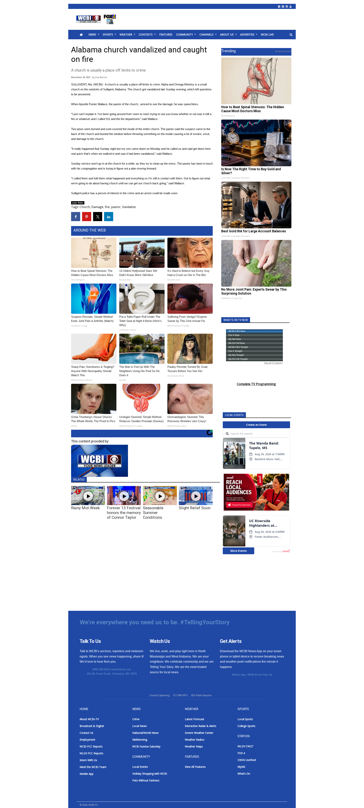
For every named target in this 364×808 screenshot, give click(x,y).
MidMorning (139, 739)
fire (107, 207)
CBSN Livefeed (247, 760)
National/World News (145, 733)
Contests (146, 34)
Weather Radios (194, 739)
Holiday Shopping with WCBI (149, 773)
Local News (77, 202)
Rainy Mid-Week (85, 508)
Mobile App (239, 674)
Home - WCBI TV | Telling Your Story (97, 19)
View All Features (195, 767)
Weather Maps (194, 746)
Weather (126, 34)
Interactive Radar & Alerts (200, 726)
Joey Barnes (101, 77)
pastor (116, 207)
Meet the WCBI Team (93, 767)
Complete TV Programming (256, 384)
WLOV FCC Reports (91, 753)
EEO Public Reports (201, 695)
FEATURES (165, 34)
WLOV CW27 (245, 746)
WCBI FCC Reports (91, 746)
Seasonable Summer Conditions (153, 513)
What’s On (244, 773)
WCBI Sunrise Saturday (146, 746)
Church (85, 207)
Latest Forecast (194, 719)
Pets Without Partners (145, 780)
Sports (108, 34)
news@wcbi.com (121, 669)
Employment (87, 739)
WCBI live (267, 34)
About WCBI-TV (89, 719)
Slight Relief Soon (194, 508)
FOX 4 (241, 753)
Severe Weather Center (199, 733)
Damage (97, 207)
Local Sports (245, 719)
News (92, 34)
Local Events (140, 767)
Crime (136, 719)
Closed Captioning (159, 695)
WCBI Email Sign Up (260, 674)
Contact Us (86, 733)
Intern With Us (88, 760)
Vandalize (129, 207)
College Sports (246, 726)
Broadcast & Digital (92, 726)
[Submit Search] (291, 35)
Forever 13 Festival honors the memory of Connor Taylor (124, 513)
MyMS (241, 767)
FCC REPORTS (180, 695)
